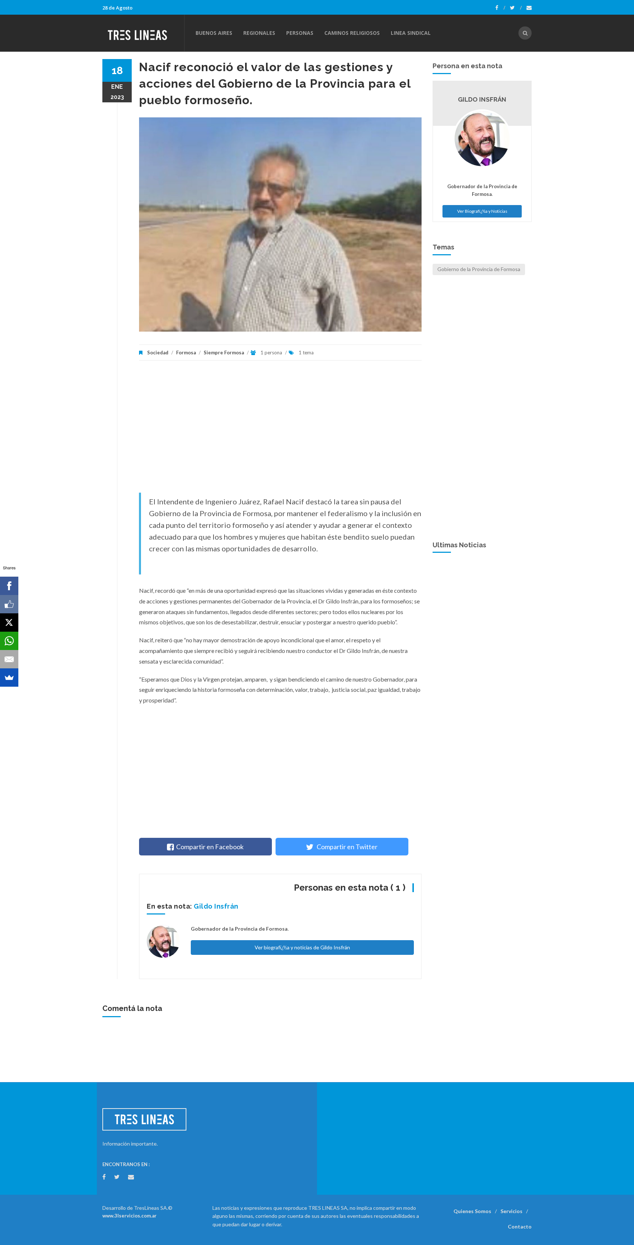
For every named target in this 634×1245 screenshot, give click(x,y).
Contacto (520, 1226)
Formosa (186, 352)
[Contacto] (529, 8)
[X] (9, 622)
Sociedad (157, 352)
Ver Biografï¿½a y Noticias (482, 211)
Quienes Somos (472, 1211)
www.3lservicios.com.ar (129, 1216)
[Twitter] (516, 8)
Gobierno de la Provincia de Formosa (478, 269)
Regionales (259, 32)
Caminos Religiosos (352, 32)
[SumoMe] (9, 677)
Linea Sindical (411, 32)
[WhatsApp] (9, 641)
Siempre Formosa (224, 352)
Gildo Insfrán (216, 906)
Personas (299, 32)
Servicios (511, 1211)
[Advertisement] (280, 430)
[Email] (9, 659)
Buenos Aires (214, 32)
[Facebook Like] (9, 604)
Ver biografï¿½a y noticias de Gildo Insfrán (302, 947)
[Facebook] (500, 8)
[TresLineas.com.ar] (143, 33)
